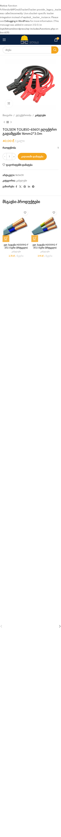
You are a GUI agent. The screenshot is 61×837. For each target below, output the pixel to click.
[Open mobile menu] (4, 39)
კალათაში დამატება (32, 156)
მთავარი (7, 115)
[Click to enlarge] (9, 103)
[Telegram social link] (33, 186)
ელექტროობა (23, 115)
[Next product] (11, 122)
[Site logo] (30, 39)
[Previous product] (4, 122)
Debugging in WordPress (17, 21)
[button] (6, 238)
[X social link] (20, 186)
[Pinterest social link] (25, 186)
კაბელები (40, 115)
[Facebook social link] (16, 186)
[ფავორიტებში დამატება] (25, 212)
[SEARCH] (54, 50)
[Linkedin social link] (29, 186)
